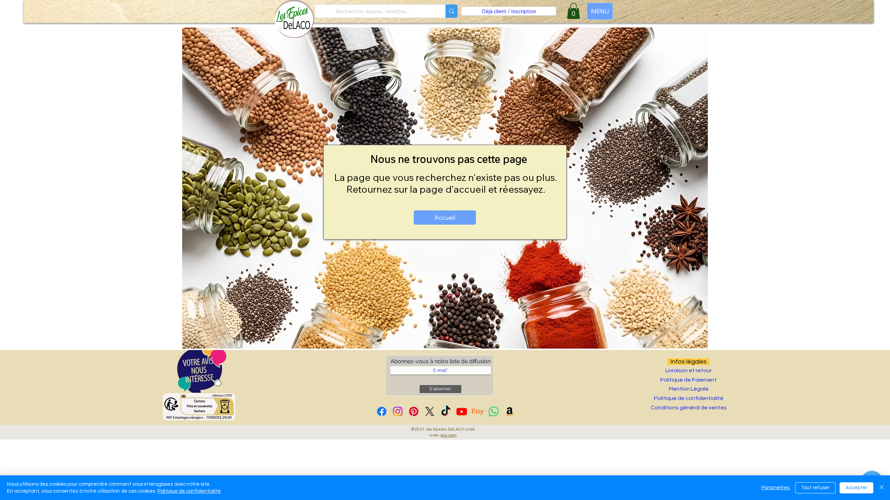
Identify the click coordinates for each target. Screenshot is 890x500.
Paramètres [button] (775, 487)
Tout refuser (815, 487)
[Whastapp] (493, 411)
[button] (202, 371)
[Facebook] (381, 411)
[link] (573, 11)
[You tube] (461, 411)
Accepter (856, 487)
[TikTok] (445, 411)
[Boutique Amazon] (509, 411)
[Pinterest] (413, 411)
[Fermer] (881, 487)
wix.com (448, 435)
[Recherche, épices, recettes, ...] (451, 11)
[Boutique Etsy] (477, 411)
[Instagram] (397, 411)
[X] (429, 411)
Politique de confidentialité (189, 491)
